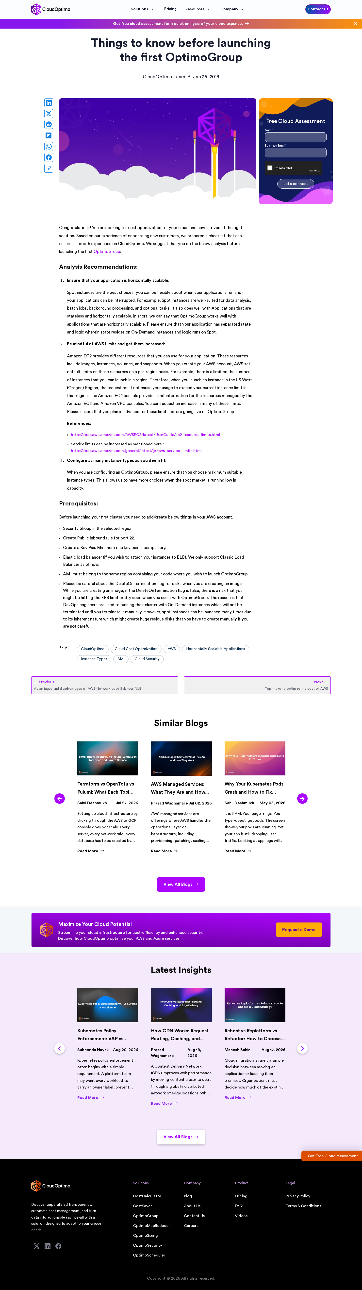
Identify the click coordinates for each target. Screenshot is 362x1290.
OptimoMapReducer (151, 1226)
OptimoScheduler (149, 1255)
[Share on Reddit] (48, 124)
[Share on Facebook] (48, 157)
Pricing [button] (170, 9)
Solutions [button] (139, 9)
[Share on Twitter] (48, 113)
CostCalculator (147, 1196)
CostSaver (142, 1206)
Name (269, 130)
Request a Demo (299, 930)
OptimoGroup (145, 1216)
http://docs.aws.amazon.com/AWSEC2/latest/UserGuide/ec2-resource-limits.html (145, 435)
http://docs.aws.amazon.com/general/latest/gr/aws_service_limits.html (136, 451)
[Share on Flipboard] (48, 135)
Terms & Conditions (303, 1206)
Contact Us (318, 9)
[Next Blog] (302, 798)
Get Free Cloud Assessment (333, 1156)
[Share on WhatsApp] (48, 146)
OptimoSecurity (147, 1245)
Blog (188, 1196)
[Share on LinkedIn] (48, 102)
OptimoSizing (145, 1236)
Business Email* (275, 145)
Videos (241, 1216)
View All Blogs (178, 884)
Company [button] (229, 9)
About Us (192, 1206)
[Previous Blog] (59, 798)
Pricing (241, 1196)
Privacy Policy (298, 1196)
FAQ (239, 1206)
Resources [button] (194, 9)
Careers (191, 1226)
